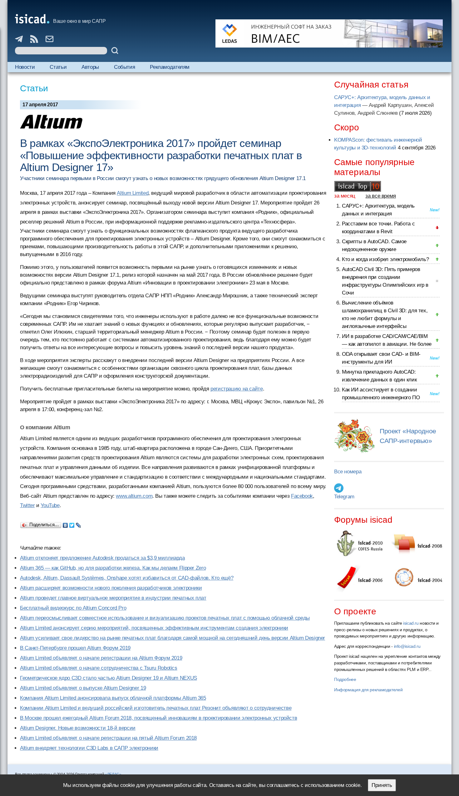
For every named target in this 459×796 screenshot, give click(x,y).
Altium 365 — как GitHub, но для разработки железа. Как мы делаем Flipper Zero (113, 568)
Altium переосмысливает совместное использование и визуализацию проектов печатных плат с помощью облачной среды (165, 618)
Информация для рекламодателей (368, 689)
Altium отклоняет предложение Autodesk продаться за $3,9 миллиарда (102, 558)
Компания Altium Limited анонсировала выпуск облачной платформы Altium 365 (113, 698)
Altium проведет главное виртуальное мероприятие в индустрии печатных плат (113, 598)
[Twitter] (72, 523)
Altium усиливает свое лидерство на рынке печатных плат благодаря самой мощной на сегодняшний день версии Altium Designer (172, 638)
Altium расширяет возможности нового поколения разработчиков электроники (111, 588)
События (124, 67)
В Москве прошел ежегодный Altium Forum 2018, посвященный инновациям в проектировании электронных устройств (158, 718)
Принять (382, 785)
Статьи (58, 67)
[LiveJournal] (78, 523)
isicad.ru (411, 623)
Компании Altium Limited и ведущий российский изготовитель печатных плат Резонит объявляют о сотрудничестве (155, 708)
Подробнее (345, 679)
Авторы (90, 67)
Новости (25, 67)
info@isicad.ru (407, 646)
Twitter (27, 505)
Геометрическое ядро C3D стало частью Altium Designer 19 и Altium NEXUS (108, 678)
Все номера (347, 472)
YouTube (50, 505)
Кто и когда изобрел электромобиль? (385, 259)
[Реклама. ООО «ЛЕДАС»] (329, 33)
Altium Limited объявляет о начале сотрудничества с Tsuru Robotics (98, 668)
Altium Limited (132, 193)
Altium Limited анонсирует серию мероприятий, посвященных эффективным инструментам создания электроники (154, 628)
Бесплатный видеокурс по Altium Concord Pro (73, 608)
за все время (380, 196)
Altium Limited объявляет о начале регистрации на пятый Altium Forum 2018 (108, 738)
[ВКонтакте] (65, 523)
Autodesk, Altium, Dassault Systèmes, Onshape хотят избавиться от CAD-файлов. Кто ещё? (126, 578)
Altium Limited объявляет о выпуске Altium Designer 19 (83, 688)
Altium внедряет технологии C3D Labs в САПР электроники (89, 748)
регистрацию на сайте (236, 389)
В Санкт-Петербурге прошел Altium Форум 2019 (75, 648)
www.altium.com (134, 496)
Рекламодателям (170, 67)
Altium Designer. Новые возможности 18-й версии (78, 728)
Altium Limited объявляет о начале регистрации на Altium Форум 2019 (101, 658)
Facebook (302, 496)
